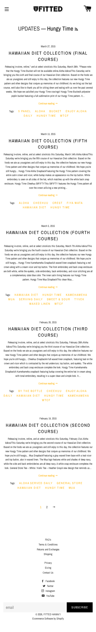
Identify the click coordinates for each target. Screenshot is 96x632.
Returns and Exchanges (48, 549)
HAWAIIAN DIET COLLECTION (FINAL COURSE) (48, 56)
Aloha (40, 111)
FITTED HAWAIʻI (52, 614)
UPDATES (29, 28)
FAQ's (48, 539)
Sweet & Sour (58, 299)
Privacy (48, 563)
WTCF (64, 116)
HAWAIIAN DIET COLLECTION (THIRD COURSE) (48, 332)
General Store (70, 483)
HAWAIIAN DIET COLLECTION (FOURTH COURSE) (48, 235)
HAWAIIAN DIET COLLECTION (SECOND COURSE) (48, 428)
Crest (57, 203)
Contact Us (48, 572)
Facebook (50, 581)
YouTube (50, 596)
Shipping (48, 554)
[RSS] (76, 29)
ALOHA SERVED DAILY (36, 483)
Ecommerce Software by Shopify (48, 618)
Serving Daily (31, 299)
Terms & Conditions (48, 544)
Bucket (55, 111)
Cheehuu (40, 203)
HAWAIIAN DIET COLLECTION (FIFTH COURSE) (48, 144)
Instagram (50, 591)
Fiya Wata (75, 203)
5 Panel (24, 111)
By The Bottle (30, 391)
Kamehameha (76, 295)
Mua (11, 299)
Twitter (49, 586)
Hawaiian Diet (34, 207)
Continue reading (46, 103)
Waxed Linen (39, 304)
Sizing (48, 568)
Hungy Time (46, 116)
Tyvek (79, 299)
